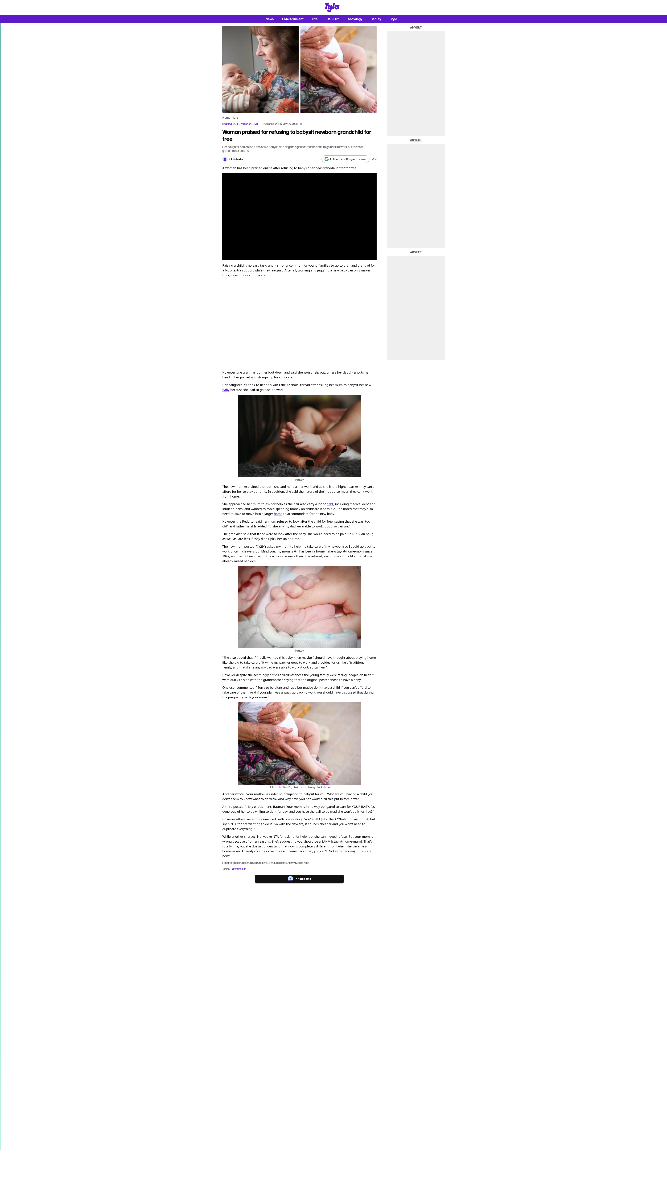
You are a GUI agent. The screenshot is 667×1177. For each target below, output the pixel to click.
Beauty (376, 19)
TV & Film (332, 19)
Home (226, 117)
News (270, 19)
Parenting (236, 869)
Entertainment (292, 19)
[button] (374, 159)
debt (330, 504)
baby (225, 390)
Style (393, 19)
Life (315, 19)
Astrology (355, 19)
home (278, 514)
